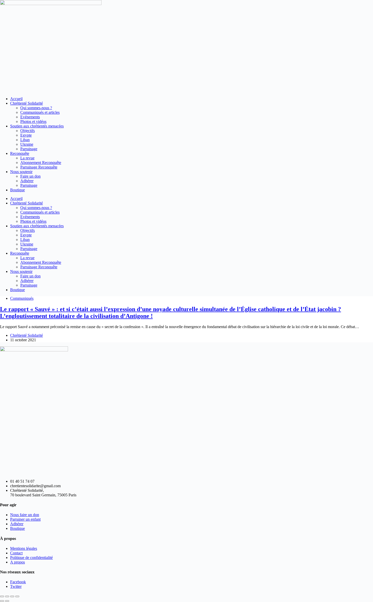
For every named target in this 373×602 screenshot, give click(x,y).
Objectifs (27, 130)
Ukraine (26, 144)
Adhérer (26, 181)
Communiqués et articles (40, 112)
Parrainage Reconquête (38, 167)
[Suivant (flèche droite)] (7, 601)
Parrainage (28, 149)
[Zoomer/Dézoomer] (2, 596)
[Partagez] (12, 596)
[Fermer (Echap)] (17, 596)
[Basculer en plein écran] (7, 596)
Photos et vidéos (33, 121)
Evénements (30, 117)
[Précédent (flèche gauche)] (2, 601)
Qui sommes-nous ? (36, 108)
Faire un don (30, 176)
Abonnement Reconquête (40, 162)
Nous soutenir (21, 172)
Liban (25, 140)
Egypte (26, 135)
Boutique (17, 190)
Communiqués (21, 298)
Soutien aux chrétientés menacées (37, 126)
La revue (27, 158)
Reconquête (19, 153)
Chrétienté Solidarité (26, 103)
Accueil (16, 99)
